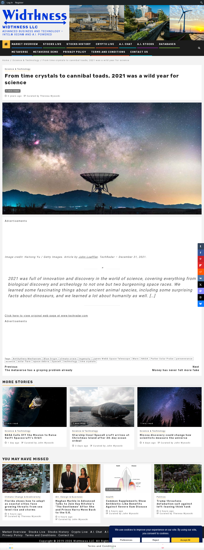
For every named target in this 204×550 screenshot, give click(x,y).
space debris (41, 361)
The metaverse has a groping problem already (39, 368)
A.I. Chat (125, 44)
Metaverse (20, 52)
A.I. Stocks (145, 44)
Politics (161, 497)
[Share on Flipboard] (201, 265)
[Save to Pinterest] (201, 259)
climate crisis (68, 358)
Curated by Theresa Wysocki (43, 96)
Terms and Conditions (108, 52)
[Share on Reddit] (201, 272)
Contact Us (139, 52)
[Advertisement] (29, 239)
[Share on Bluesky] (201, 303)
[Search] (199, 48)
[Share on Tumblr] (201, 246)
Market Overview (25, 44)
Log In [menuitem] (10, 2)
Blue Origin (50, 358)
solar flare (24, 361)
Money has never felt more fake (175, 368)
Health (110, 497)
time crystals (88, 361)
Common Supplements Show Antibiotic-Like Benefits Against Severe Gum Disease (126, 504)
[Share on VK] (201, 278)
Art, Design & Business (69, 497)
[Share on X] (201, 284)
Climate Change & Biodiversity (23, 497)
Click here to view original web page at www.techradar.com (46, 315)
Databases (167, 44)
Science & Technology (18, 69)
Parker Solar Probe (162, 358)
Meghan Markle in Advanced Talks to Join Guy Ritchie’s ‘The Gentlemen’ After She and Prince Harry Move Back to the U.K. (75, 507)
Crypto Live (105, 44)
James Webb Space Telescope (111, 358)
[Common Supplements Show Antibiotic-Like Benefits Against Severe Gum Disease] (127, 478)
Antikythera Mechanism (27, 358)
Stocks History (78, 44)
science (10, 361)
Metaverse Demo (45, 52)
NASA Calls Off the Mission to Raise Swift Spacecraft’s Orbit (31, 436)
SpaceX (56, 361)
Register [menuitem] (19, 2)
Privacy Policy (74, 52)
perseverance (184, 358)
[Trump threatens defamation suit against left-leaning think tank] (178, 478)
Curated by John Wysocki (39, 443)
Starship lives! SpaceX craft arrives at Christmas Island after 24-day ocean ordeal (101, 438)
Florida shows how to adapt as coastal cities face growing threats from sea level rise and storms (25, 505)
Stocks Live (52, 44)
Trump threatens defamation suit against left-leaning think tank (174, 504)
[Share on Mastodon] (201, 291)
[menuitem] (3, 2)
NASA (144, 358)
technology (70, 361)
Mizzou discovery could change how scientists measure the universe (165, 436)
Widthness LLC (20, 27)
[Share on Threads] (201, 297)
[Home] (6, 44)
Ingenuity (84, 358)
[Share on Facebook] (201, 253)
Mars (136, 358)
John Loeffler (88, 256)
